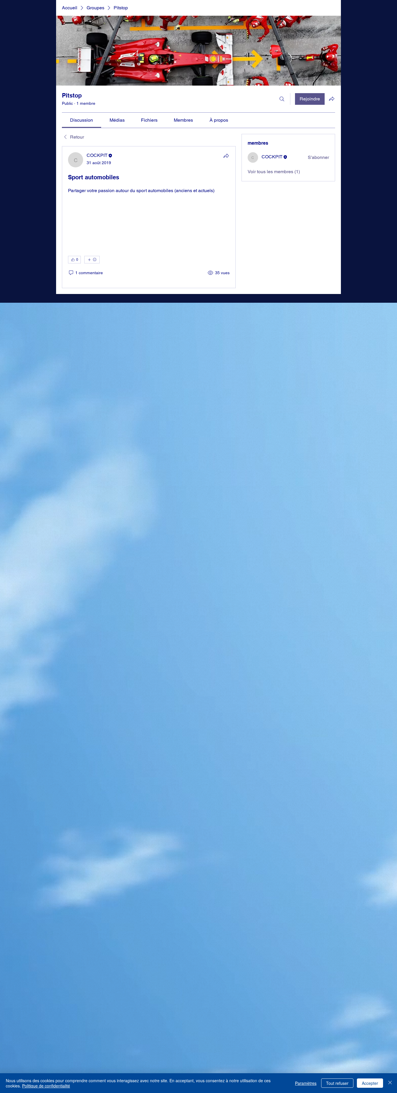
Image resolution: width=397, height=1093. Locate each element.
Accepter (370, 1083)
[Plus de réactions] (92, 974)
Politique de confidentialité (46, 1086)
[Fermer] (390, 1083)
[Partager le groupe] (331, 98)
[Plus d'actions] (226, 1037)
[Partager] (226, 155)
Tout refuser (337, 1083)
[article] (149, 612)
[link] (81, 120)
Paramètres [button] (305, 1083)
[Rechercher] (281, 99)
